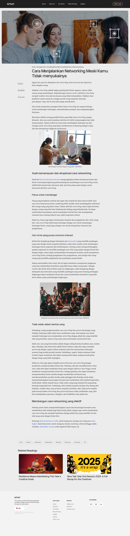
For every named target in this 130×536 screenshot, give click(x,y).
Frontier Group (71, 509)
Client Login (56, 519)
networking (67, 442)
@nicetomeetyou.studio (48, 421)
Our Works (61, 4)
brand (21, 442)
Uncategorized (41, 67)
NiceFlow (69, 506)
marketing (58, 442)
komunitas (72, 241)
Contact (55, 517)
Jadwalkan (47, 427)
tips (85, 442)
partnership (77, 442)
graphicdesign (48, 442)
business (28, 442)
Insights (82, 4)
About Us (52, 4)
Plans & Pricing (72, 4)
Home (44, 4)
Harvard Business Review (50, 179)
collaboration (37, 442)
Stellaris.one (70, 504)
